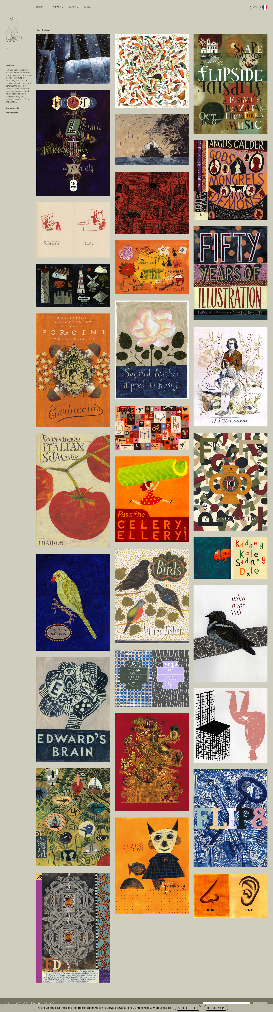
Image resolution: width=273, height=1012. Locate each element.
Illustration (56, 7)
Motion (73, 7)
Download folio (12, 107)
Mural (88, 7)
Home (39, 7)
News (255, 7)
